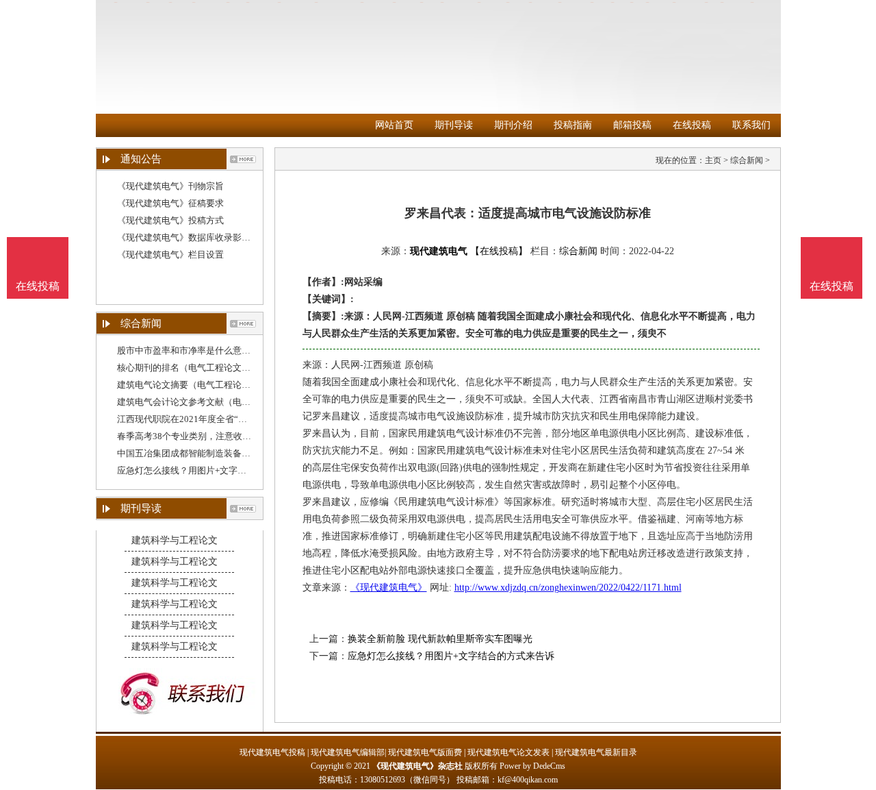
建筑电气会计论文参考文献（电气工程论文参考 (210, 402)
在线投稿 (692, 125)
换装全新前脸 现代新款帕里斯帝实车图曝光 (440, 639)
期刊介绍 (513, 125)
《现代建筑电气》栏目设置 (170, 254)
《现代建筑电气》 (388, 587)
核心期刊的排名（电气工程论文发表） (192, 367)
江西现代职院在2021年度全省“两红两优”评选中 (211, 419)
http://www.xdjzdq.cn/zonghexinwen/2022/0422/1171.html (568, 587)
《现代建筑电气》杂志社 (417, 766)
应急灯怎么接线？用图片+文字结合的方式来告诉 (213, 470)
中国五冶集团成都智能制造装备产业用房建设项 (210, 453)
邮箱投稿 (632, 125)
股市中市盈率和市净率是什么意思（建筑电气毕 (210, 350)
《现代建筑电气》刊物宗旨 (170, 186)
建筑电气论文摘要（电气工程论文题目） (197, 385)
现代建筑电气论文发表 (508, 752)
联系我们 (751, 125)
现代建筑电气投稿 (272, 752)
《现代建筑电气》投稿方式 (170, 220)
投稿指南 (573, 125)
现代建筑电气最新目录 (596, 752)
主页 (713, 160)
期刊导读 (454, 125)
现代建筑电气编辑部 (348, 752)
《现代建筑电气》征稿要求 (170, 203)
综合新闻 (746, 160)
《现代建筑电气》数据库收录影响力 (188, 237)
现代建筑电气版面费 (425, 752)
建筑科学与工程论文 (174, 540)
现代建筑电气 (438, 251)
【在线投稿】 (499, 251)
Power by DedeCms (532, 766)
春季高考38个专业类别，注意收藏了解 (193, 436)
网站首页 (394, 125)
